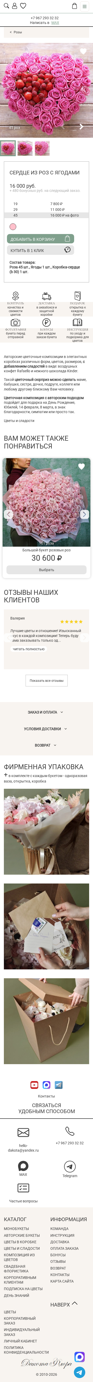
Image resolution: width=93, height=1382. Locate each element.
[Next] (84, 514)
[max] (79, 1357)
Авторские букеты (22, 1235)
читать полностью (28, 649)
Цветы (10, 1312)
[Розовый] (13, 226)
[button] (62, 126)
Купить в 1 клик (27, 250)
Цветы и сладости (22, 1248)
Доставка (59, 1242)
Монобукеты (16, 1229)
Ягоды (41, 267)
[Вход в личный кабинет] (15, 7)
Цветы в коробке (20, 1242)
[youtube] (34, 1091)
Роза (20, 267)
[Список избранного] (23, 7)
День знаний (16, 1295)
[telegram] (79, 1372)
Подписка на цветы (23, 1289)
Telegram (70, 1176)
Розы (18, 32)
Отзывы (58, 1261)
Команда (59, 1229)
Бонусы (58, 1255)
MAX (55, 23)
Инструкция (62, 1235)
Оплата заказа (64, 1248)
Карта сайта (62, 1281)
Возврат (58, 1268)
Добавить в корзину (33, 239)
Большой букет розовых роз (46, 550)
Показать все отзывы (47, 681)
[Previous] (8, 514)
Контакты (46, 1096)
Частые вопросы (23, 1201)
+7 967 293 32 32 (45, 18)
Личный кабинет (20, 1341)
